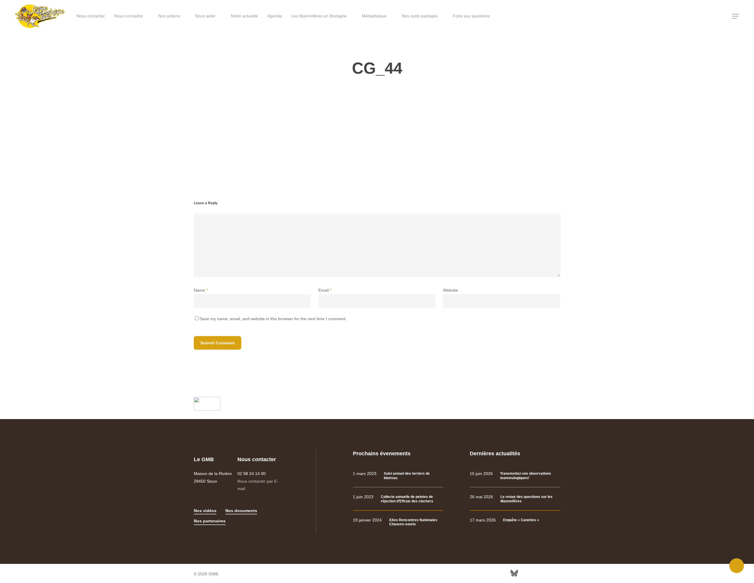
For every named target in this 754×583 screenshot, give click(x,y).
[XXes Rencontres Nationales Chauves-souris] (398, 522)
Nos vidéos (205, 510)
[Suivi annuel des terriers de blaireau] (398, 475)
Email (324, 290)
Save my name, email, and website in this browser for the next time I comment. (273, 318)
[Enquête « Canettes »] (515, 520)
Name (201, 290)
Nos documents (241, 510)
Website (450, 290)
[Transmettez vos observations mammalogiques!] (515, 475)
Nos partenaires (210, 521)
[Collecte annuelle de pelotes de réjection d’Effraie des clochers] (398, 499)
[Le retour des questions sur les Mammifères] (515, 499)
